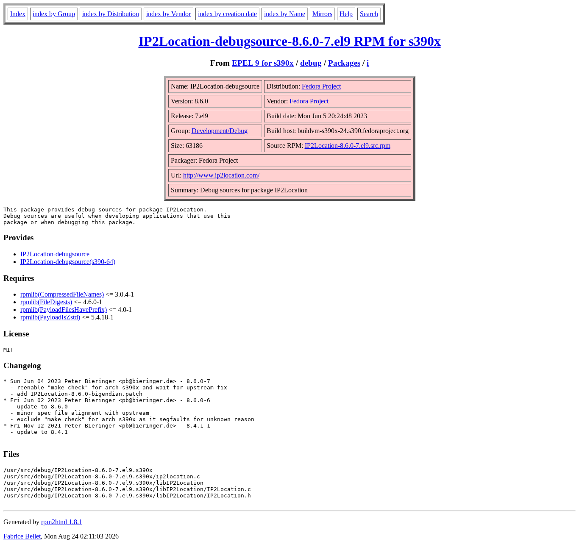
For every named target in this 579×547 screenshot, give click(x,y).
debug (311, 62)
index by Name (284, 13)
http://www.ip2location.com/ (221, 175)
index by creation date (227, 13)
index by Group (54, 13)
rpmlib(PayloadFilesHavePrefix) (63, 309)
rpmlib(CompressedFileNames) (62, 294)
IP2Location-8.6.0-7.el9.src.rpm (347, 145)
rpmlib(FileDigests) (46, 301)
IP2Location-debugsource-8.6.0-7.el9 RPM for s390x (290, 41)
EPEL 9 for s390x (263, 62)
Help (346, 13)
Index (17, 13)
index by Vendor (168, 13)
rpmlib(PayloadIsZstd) (50, 317)
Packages (344, 62)
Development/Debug (220, 130)
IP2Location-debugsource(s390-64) (67, 261)
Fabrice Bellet (22, 536)
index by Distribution (110, 13)
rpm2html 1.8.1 (61, 521)
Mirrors (322, 13)
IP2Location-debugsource (54, 254)
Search (369, 13)
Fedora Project (321, 86)
